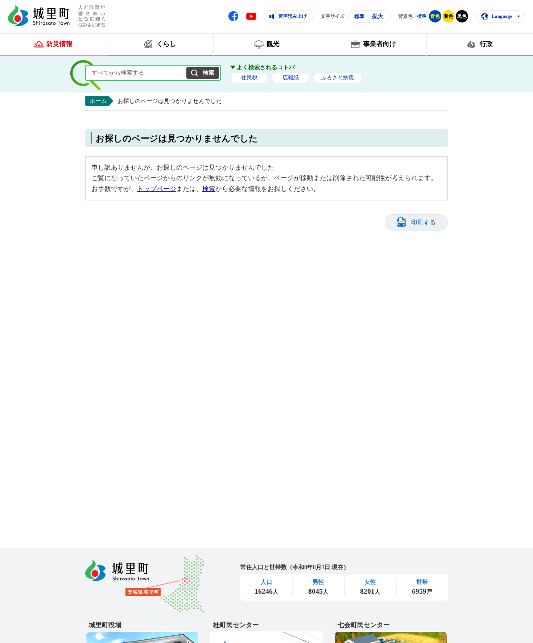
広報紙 (290, 77)
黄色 (448, 16)
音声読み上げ (292, 16)
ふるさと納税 (337, 77)
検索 (208, 188)
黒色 (462, 16)
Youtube (251, 16)
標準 (359, 16)
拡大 (378, 16)
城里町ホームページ (39, 15)
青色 (435, 16)
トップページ (156, 188)
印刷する (423, 222)
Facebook (233, 16)
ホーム (98, 101)
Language (502, 16)
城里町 (144, 584)
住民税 (249, 77)
